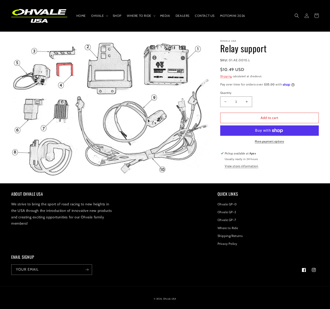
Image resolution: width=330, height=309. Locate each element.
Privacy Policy (227, 244)
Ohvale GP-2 (227, 212)
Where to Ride (228, 228)
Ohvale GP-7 (227, 220)
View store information (241, 166)
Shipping (226, 76)
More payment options (269, 141)
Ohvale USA (169, 298)
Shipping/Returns (230, 236)
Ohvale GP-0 (227, 204)
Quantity (226, 92)
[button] (99, 15)
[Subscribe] (87, 269)
